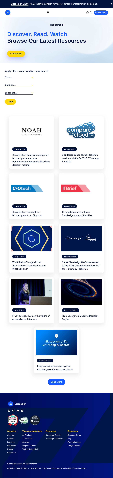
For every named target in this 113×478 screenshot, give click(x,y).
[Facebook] (13, 410)
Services (25, 442)
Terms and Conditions (51, 468)
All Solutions (27, 438)
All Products (27, 435)
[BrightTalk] (22, 410)
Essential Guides (74, 442)
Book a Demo (101, 13)
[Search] (91, 12)
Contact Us (16, 53)
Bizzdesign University (54, 438)
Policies (10, 468)
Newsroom (11, 445)
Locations (11, 442)
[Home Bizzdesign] (8, 12)
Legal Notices (35, 468)
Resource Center (74, 435)
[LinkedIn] (9, 410)
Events (10, 449)
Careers (10, 438)
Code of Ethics (21, 468)
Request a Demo (29, 445)
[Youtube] (18, 410)
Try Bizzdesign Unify (30, 449)
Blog (69, 438)
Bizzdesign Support (53, 435)
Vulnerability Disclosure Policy (75, 468)
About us (10, 435)
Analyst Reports (74, 445)
